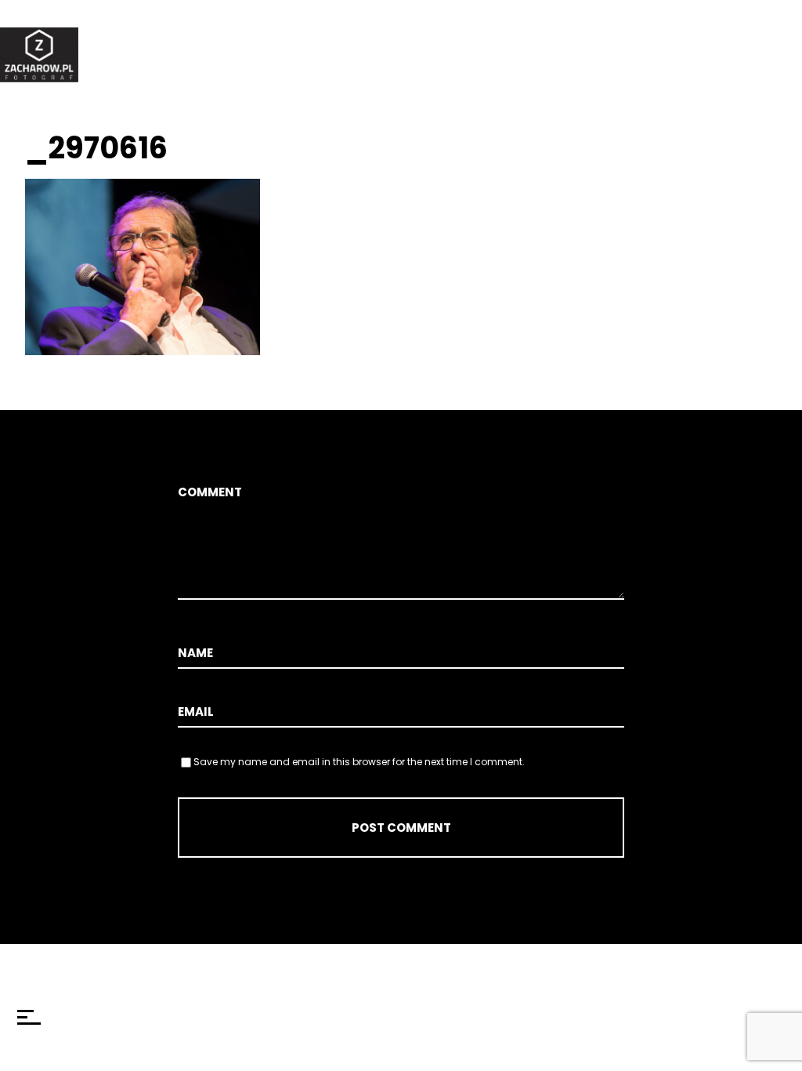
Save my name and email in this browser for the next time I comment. (359, 761)
